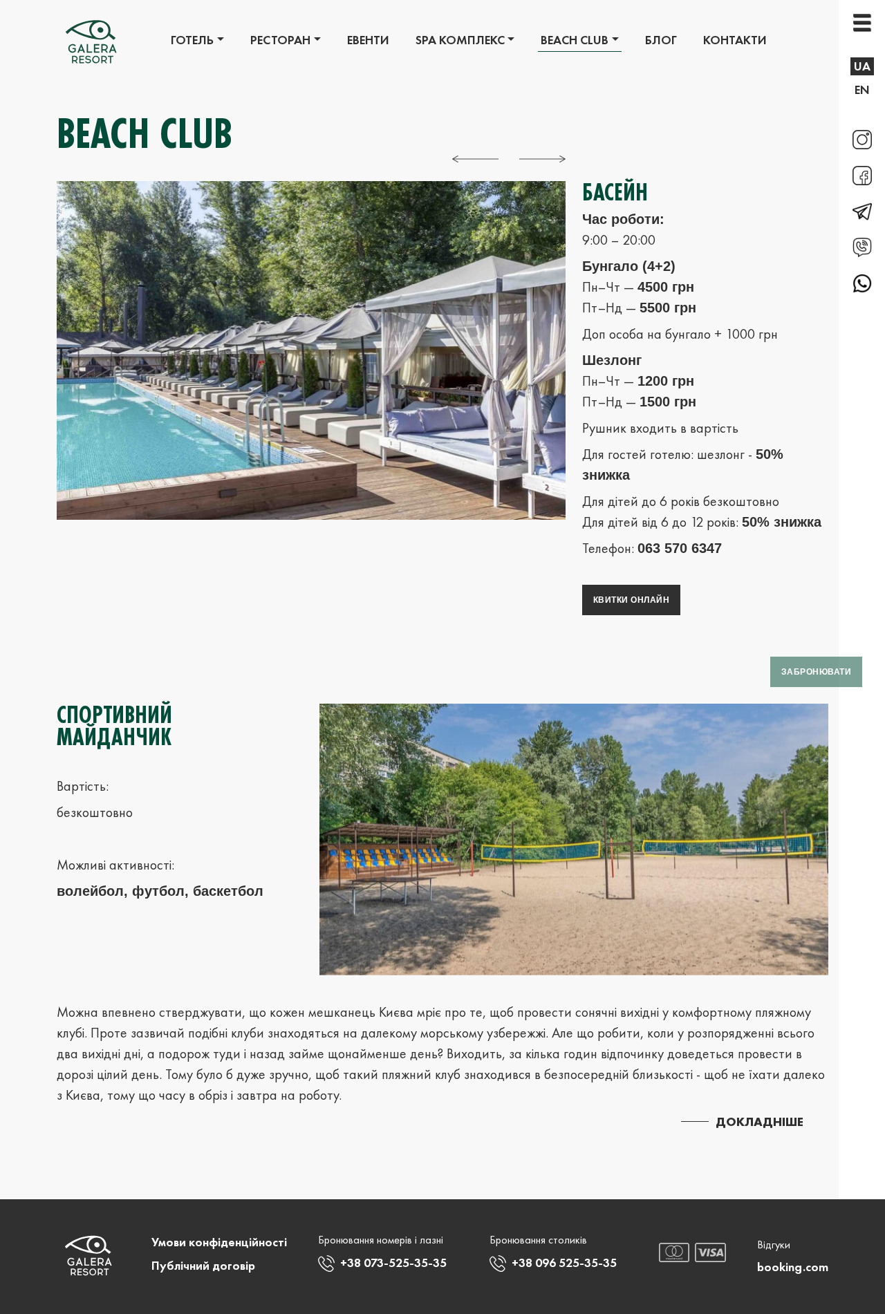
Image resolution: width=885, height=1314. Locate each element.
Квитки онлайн (631, 600)
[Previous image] (475, 157)
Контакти (735, 40)
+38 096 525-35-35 (564, 1262)
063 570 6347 (679, 548)
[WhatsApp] (862, 281)
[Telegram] (862, 211)
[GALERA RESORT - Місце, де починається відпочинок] (91, 43)
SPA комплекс (460, 40)
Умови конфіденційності (219, 1242)
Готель (192, 40)
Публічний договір (203, 1265)
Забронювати (816, 672)
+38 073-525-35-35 (393, 1262)
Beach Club (574, 40)
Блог (661, 40)
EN (862, 89)
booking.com (792, 1267)
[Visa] (710, 1251)
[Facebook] (862, 175)
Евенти (368, 40)
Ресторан (280, 40)
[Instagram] (862, 139)
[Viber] (862, 247)
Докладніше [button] (759, 1121)
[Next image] (542, 157)
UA (862, 66)
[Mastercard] (674, 1251)
